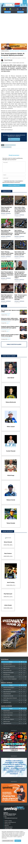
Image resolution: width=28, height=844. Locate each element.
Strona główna (5, 51)
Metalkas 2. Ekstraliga (6, 213)
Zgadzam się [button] (17, 840)
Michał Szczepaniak (6, 147)
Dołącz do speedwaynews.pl (10, 822)
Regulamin (6, 825)
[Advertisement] (14, 29)
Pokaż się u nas (7, 823)
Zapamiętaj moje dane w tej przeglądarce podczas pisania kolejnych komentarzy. (13, 181)
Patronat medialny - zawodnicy (9, 355)
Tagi (3, 145)
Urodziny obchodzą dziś (8, 531)
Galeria (4, 306)
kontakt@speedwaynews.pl (11, 818)
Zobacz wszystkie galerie (14, 344)
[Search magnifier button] (13, 5)
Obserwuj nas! (15, 139)
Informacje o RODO (8, 828)
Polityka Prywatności (8, 827)
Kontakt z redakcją (8, 820)
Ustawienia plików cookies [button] (8, 840)
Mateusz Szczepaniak (10, 145)
